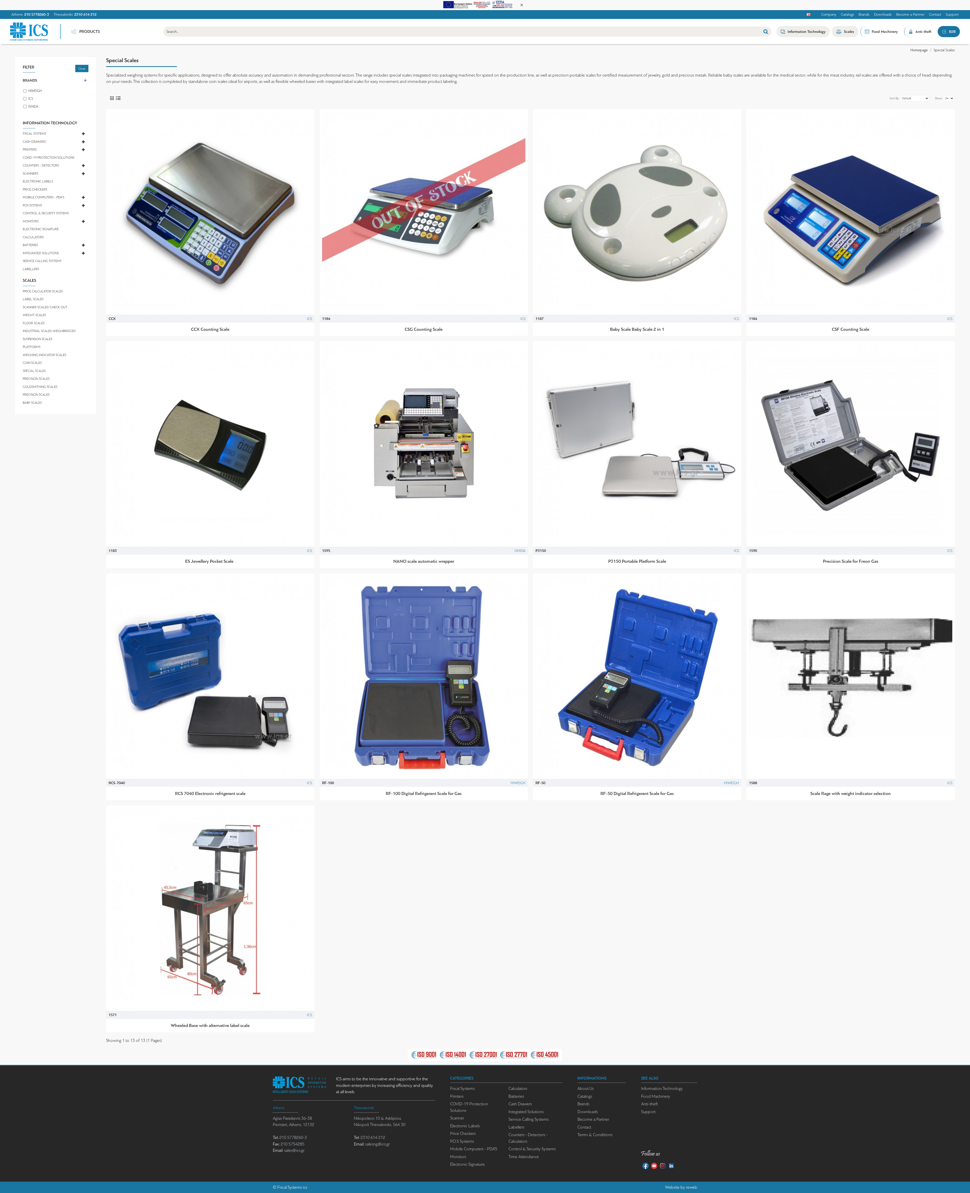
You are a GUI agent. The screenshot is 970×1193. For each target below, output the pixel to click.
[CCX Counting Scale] (210, 213)
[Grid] (112, 98)
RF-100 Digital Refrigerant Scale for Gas (424, 793)
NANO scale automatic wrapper (423, 561)
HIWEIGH (518, 782)
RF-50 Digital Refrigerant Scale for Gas (637, 793)
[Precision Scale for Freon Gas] (850, 445)
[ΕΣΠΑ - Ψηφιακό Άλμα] (478, 4)
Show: (938, 98)
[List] (118, 98)
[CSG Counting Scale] (423, 213)
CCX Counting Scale (210, 329)
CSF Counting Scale (850, 329)
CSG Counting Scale (424, 329)
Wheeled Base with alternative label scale (210, 1025)
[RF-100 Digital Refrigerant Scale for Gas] (423, 677)
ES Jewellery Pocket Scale (210, 561)
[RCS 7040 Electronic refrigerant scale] (210, 677)
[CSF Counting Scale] (850, 213)
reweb (691, 1187)
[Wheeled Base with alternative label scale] (210, 909)
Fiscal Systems (289, 1187)
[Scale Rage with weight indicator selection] (850, 677)
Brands (30, 80)
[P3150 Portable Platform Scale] (637, 445)
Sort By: (894, 98)
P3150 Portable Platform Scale (637, 561)
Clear (81, 69)
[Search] (765, 32)
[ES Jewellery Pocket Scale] (210, 445)
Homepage (919, 50)
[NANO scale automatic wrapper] (423, 445)
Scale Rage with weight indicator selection (850, 793)
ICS (309, 318)
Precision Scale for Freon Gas (850, 561)
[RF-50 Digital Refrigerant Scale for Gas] (637, 677)
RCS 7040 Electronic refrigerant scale (210, 793)
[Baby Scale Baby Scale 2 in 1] (637, 213)
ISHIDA (520, 550)
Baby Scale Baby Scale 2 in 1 (637, 329)
